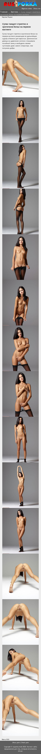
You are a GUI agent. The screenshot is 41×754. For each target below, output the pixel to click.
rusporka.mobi (17, 747)
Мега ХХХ (5, 739)
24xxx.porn (16, 742)
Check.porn (25, 742)
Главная (4, 12)
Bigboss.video (27, 8)
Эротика (14, 12)
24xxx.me (36, 8)
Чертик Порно (7, 17)
